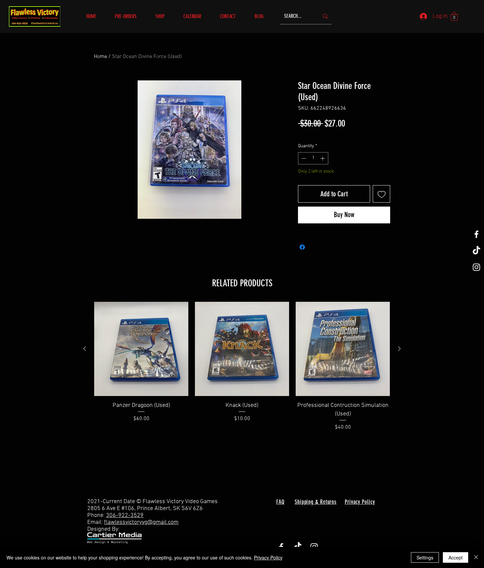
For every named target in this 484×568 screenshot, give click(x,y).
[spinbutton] (313, 158)
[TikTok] (476, 251)
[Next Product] (399, 349)
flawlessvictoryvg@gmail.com (141, 522)
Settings (425, 557)
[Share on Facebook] (302, 247)
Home (100, 56)
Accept (455, 557)
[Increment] (323, 158)
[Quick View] (141, 349)
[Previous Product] (85, 349)
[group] (242, 366)
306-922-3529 (125, 515)
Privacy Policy (268, 557)
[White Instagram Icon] (476, 267)
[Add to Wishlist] (381, 194)
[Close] (476, 557)
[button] (164, 16)
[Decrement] (303, 158)
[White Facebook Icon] (476, 234)
